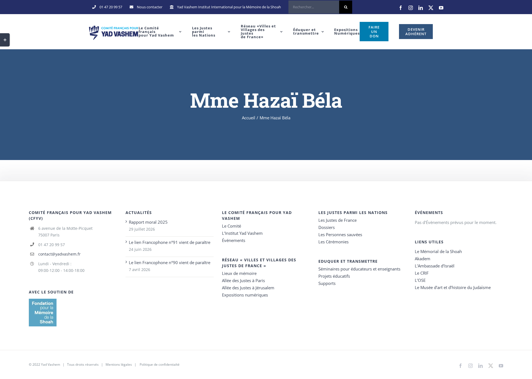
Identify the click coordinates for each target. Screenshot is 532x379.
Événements (233, 240)
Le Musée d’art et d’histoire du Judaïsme (453, 287)
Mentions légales (119, 364)
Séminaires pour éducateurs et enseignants (359, 269)
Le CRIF (422, 273)
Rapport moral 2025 (148, 222)
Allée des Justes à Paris (243, 280)
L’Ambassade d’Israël (434, 266)
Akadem (422, 258)
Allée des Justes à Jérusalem (248, 287)
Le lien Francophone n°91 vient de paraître (169, 242)
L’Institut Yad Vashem (242, 233)
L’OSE (420, 280)
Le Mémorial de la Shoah (438, 251)
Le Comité (231, 226)
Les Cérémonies (333, 241)
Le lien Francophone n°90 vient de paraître (169, 262)
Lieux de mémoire (239, 273)
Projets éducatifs (334, 276)
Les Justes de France (337, 220)
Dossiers (326, 227)
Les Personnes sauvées (340, 234)
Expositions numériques (245, 295)
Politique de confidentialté (160, 364)
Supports (327, 283)
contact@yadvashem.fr (59, 254)
